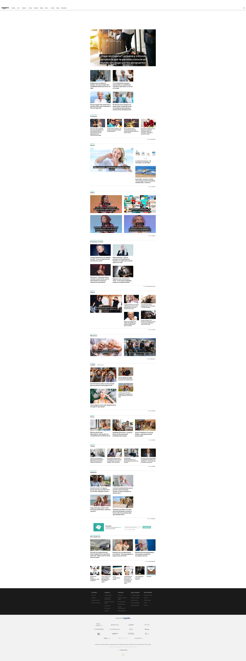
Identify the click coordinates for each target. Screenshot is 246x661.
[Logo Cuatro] (131, 624)
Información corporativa (104, 644)
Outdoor (107, 610)
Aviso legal (97, 644)
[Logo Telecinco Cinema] (131, 634)
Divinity (146, 605)
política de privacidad (131, 529)
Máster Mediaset (122, 610)
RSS (146, 644)
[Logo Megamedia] (123, 650)
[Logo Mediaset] (123, 619)
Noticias (93, 595)
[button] (106, 204)
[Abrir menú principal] (243, 8)
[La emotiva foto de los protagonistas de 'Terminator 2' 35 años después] (148, 299)
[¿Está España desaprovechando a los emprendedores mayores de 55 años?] (131, 453)
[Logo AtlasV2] (107, 638)
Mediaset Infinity (148, 595)
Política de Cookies (132, 644)
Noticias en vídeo (95, 602)
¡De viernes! (107, 608)
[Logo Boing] (131, 629)
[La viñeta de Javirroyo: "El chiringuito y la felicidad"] (145, 153)
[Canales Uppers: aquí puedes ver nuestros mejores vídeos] (140, 204)
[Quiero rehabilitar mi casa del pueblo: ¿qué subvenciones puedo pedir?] (145, 425)
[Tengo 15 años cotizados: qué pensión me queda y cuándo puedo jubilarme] (114, 123)
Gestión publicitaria (140, 644)
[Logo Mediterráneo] (139, 638)
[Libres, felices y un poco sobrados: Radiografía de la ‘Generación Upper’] (106, 570)
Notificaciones (121, 604)
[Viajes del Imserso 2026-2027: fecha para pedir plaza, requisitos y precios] (100, 500)
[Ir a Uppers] (5, 8)
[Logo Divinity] (147, 624)
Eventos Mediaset (135, 602)
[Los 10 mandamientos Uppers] (117, 570)
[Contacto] (151, 570)
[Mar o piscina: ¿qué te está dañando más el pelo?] (111, 160)
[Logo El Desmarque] (99, 629)
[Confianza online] (123, 656)
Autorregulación (122, 601)
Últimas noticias (95, 600)
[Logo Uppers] (115, 633)
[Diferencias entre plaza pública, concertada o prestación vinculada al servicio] (145, 545)
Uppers (146, 597)
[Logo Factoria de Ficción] (115, 629)
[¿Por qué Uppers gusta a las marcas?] (140, 570)
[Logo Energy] (147, 629)
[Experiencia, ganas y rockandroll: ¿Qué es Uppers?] (94, 570)
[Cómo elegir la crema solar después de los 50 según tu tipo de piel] (103, 396)
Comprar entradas (135, 595)
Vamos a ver (107, 605)
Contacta (120, 595)
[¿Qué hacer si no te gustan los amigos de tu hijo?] (140, 347)
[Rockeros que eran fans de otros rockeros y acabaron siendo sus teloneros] (106, 304)
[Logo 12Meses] (147, 634)
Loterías (93, 597)
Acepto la (130, 529)
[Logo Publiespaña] (123, 638)
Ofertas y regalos (135, 597)
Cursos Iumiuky (134, 600)
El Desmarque (147, 600)
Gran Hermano (108, 595)
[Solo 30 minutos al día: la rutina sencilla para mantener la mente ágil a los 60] (103, 374)
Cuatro (145, 602)
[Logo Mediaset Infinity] (99, 624)
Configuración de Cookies (123, 644)
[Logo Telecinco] (115, 624)
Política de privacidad (114, 644)
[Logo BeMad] (99, 633)
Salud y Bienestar (100, 364)
